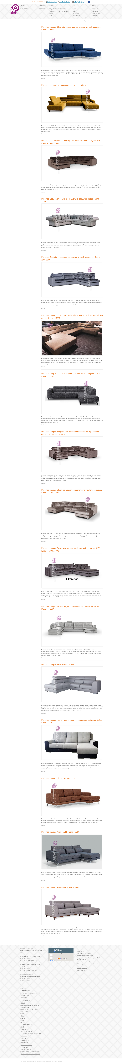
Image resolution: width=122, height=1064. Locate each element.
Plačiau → (43, 78)
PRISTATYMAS (95, 9)
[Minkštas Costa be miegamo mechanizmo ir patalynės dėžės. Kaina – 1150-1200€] (72, 279)
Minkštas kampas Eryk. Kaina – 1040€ (57, 664)
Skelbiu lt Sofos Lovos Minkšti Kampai (30, 1054)
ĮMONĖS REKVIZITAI (96, 17)
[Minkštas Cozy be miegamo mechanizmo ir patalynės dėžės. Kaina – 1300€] (72, 221)
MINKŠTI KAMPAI (52, 9)
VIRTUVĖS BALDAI (24, 8)
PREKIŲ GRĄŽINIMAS (96, 13)
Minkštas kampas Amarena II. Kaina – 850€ (60, 887)
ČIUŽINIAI (75, 11)
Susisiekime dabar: (38, 2)
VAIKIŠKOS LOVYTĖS (77, 15)
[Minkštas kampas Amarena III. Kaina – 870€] (72, 851)
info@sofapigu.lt (26, 980)
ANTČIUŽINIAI (76, 13)
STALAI (74, 8)
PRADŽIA (23, 5)
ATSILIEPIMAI (95, 15)
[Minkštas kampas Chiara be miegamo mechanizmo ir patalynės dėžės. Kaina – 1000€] (72, 49)
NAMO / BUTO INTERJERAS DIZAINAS (28, 9)
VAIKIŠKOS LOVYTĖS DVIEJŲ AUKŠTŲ (81, 17)
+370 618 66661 (26, 958)
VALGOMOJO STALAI (77, 9)
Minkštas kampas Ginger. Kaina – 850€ (58, 778)
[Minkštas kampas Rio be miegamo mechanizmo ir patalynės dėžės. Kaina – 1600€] (72, 629)
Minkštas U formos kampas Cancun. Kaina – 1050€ (63, 85)
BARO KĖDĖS (42, 9)
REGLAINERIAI (42, 8)
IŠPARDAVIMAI (42, 5)
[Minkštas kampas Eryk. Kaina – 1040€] (72, 684)
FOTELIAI (51, 13)
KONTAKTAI (95, 5)
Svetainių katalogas (82, 968)
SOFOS (51, 5)
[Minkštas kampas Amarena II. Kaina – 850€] (72, 907)
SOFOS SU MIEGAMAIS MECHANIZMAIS (57, 8)
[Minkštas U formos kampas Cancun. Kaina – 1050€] (72, 105)
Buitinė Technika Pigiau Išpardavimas (30, 1051)
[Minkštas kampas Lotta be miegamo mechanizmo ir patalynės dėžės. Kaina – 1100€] (72, 396)
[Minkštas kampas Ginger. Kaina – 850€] (72, 798)
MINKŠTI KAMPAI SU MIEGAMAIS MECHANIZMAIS (59, 11)
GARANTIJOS (95, 11)
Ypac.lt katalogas (81, 970)
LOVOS (74, 5)
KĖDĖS (50, 17)
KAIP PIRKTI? (95, 8)
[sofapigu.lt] (15, 13)
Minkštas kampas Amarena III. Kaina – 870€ (60, 832)
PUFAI (50, 15)
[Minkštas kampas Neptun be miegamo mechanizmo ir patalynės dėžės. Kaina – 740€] (72, 742)
